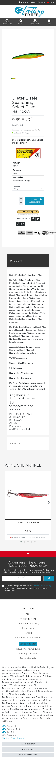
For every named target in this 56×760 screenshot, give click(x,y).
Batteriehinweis (28, 658)
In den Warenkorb (34, 200)
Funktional (12, 735)
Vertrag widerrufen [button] (28, 644)
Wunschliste (24, 218)
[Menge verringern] (21, 203)
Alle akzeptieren (28, 744)
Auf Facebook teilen (33, 219)
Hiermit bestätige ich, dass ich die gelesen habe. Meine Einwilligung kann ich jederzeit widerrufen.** (28, 588)
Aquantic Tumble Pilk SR (28, 522)
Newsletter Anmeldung (28, 649)
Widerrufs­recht (28, 619)
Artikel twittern (37, 219)
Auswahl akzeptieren (28, 755)
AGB (28, 614)
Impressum (28, 628)
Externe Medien (14, 729)
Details (15, 443)
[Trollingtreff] (28, 11)
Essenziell (11, 726)
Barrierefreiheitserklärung (28, 637)
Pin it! (18, 224)
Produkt (16, 260)
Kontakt (28, 633)
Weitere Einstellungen (13, 738)
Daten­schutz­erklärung (28, 623)
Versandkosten (35, 130)
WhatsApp (22, 224)
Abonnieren (49, 578)
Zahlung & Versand (28, 653)
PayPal (10, 732)
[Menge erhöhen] (21, 199)
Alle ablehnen (28, 749)
